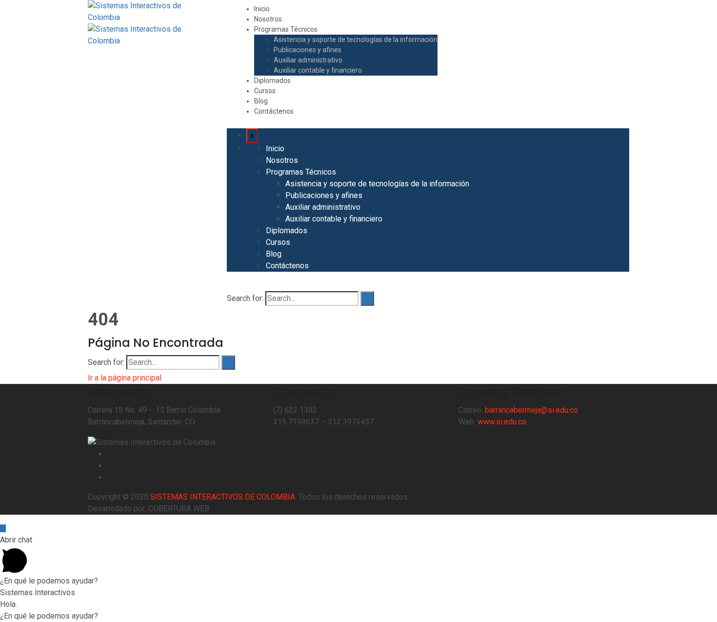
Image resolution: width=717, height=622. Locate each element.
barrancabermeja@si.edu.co (531, 410)
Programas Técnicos (286, 29)
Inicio (262, 9)
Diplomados (272, 80)
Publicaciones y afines (307, 50)
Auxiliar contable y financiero (318, 70)
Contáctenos (274, 111)
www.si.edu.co (502, 421)
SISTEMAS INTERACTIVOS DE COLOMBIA (222, 497)
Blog (261, 101)
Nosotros (268, 19)
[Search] (367, 298)
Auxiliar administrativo (308, 60)
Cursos (265, 91)
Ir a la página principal (124, 377)
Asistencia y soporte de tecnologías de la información (356, 39)
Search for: (245, 298)
